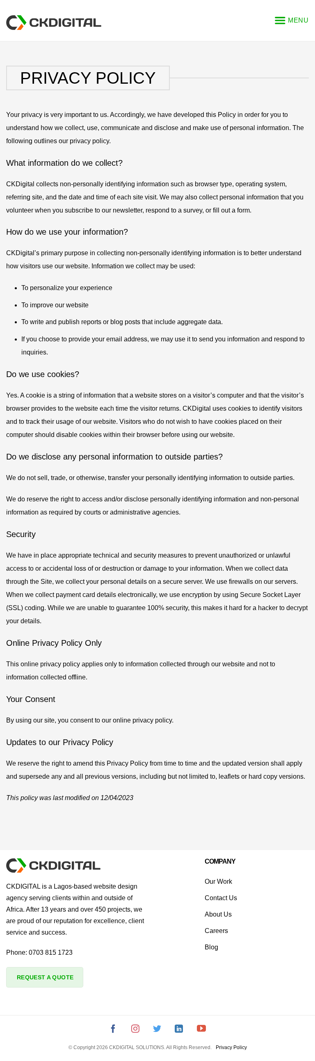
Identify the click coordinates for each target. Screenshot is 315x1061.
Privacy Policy (231, 1047)
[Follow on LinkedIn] (179, 1030)
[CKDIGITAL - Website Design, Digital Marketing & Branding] (53, 22)
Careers (216, 930)
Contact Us (221, 897)
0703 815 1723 (51, 952)
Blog (211, 947)
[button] (291, 20)
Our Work (218, 881)
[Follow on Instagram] (135, 1030)
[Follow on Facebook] (113, 1030)
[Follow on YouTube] (201, 1030)
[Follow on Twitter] (157, 1030)
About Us (218, 914)
